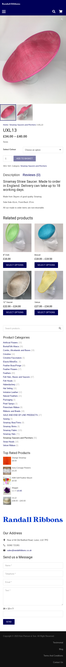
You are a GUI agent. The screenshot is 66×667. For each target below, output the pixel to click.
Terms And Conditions (53, 656)
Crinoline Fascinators (12, 358)
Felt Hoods (8, 381)
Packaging (7, 400)
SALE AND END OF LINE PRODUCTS (20, 415)
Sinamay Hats (9, 434)
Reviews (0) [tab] (31, 175)
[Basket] (60, 11)
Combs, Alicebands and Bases (16, 350)
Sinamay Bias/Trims (12, 422)
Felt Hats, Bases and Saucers (16, 377)
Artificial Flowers (10, 342)
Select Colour (9, 149)
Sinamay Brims (10, 426)
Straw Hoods (8, 442)
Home (5, 125)
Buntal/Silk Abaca (11, 346)
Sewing (6, 419)
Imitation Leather (10, 392)
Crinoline (7, 354)
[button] (3, 11)
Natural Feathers (10, 396)
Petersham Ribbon (11, 407)
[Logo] (11, 3)
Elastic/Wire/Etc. (10, 362)
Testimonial (58, 642)
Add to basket (24, 158)
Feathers (7, 373)
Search (60, 328)
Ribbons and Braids (11, 411)
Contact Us (58, 662)
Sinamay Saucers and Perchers (23, 125)
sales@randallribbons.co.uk (19, 550)
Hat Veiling (8, 388)
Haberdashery (9, 384)
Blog (61, 649)
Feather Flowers (10, 369)
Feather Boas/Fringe (12, 365)
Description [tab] (11, 175)
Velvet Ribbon (9, 445)
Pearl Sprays (9, 403)
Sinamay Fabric (10, 430)
